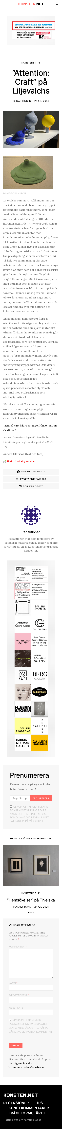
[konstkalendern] (23, 590)
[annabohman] (39, 658)
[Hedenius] (39, 607)
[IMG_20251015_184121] (33, 34)
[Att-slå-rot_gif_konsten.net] (23, 658)
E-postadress (19, 995)
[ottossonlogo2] (39, 692)
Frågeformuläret (27, 1113)
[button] (29, 912)
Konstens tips (31, 62)
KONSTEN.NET (20, 1095)
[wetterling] (23, 641)
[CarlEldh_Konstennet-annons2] (23, 573)
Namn (13, 982)
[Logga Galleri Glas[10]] (39, 624)
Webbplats (16, 1007)
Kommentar (17, 946)
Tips (39, 1103)
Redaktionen (22, 100)
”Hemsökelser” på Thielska (31, 900)
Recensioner (16, 1103)
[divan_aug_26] (23, 692)
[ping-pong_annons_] (23, 725)
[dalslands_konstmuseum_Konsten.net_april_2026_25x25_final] (39, 590)
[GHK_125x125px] (39, 742)
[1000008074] (23, 742)
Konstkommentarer (29, 1108)
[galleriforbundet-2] (23, 607)
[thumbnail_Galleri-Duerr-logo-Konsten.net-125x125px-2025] (39, 725)
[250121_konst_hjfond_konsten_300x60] (33, 25)
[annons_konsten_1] (39, 573)
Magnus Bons (22, 906)
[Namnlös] (39, 641)
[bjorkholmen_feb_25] (23, 675)
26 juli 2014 (41, 100)
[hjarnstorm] (23, 708)
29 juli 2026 (41, 906)
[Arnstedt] (23, 624)
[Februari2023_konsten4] (39, 675)
